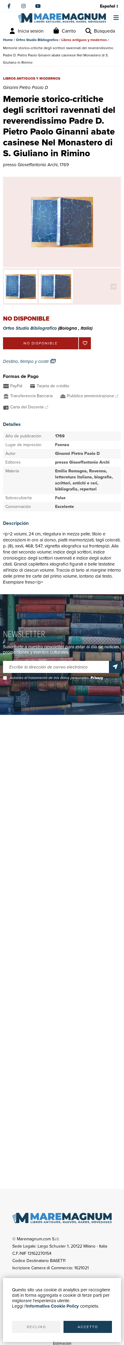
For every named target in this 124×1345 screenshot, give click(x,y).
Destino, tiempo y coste (26, 361)
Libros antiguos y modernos (84, 40)
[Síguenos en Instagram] (23, 6)
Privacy (97, 677)
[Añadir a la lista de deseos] (85, 343)
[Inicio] (62, 18)
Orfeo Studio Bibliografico (37, 40)
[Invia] (115, 667)
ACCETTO (88, 1327)
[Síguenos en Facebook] (9, 6)
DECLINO (36, 1327)
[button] (114, 287)
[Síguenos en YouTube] (38, 6)
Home (8, 40)
